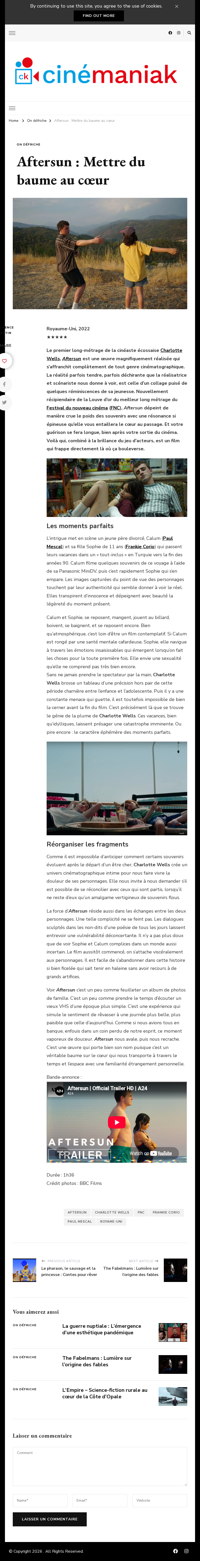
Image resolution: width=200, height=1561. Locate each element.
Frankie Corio (166, 1212)
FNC (115, 408)
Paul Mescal (80, 1221)
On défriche (28, 144)
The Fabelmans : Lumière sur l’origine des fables (97, 1361)
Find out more (99, 15)
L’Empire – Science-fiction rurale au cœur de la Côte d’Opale (104, 1393)
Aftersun (77, 1212)
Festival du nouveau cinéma (77, 408)
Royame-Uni (111, 1221)
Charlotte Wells (112, 1212)
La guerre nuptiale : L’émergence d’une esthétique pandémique (101, 1329)
